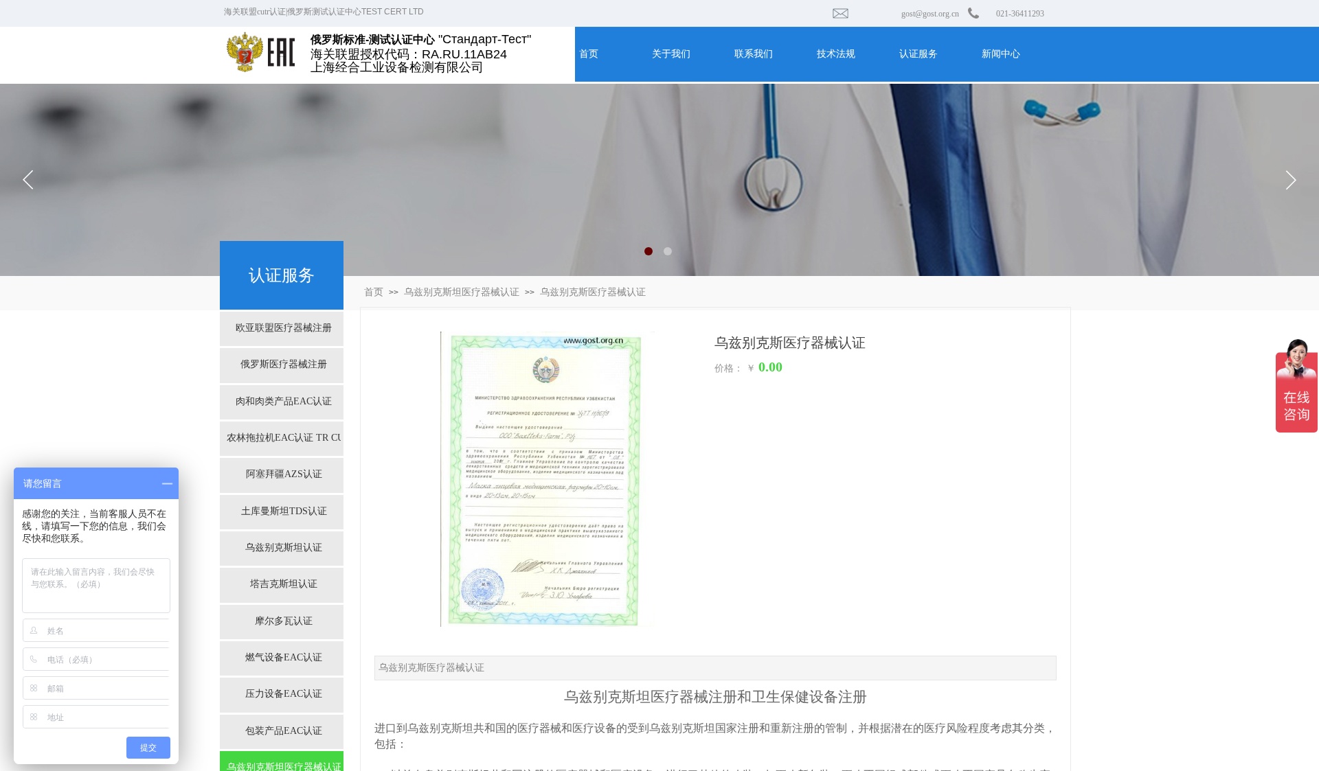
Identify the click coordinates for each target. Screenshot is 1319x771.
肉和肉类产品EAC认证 (284, 401)
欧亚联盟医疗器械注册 (284, 328)
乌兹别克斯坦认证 (283, 547)
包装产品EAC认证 (283, 731)
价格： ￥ (735, 368)
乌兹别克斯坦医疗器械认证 (461, 292)
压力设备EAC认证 (283, 694)
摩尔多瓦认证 (284, 621)
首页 (373, 292)
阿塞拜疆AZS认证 (284, 474)
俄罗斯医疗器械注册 (283, 364)
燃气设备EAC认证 (283, 657)
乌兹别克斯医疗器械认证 (593, 292)
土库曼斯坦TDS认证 (284, 511)
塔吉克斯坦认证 (283, 584)
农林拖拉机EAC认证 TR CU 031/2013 (284, 438)
